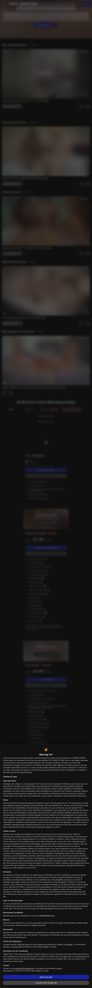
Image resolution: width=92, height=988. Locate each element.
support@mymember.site (24, 968)
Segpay (69, 944)
